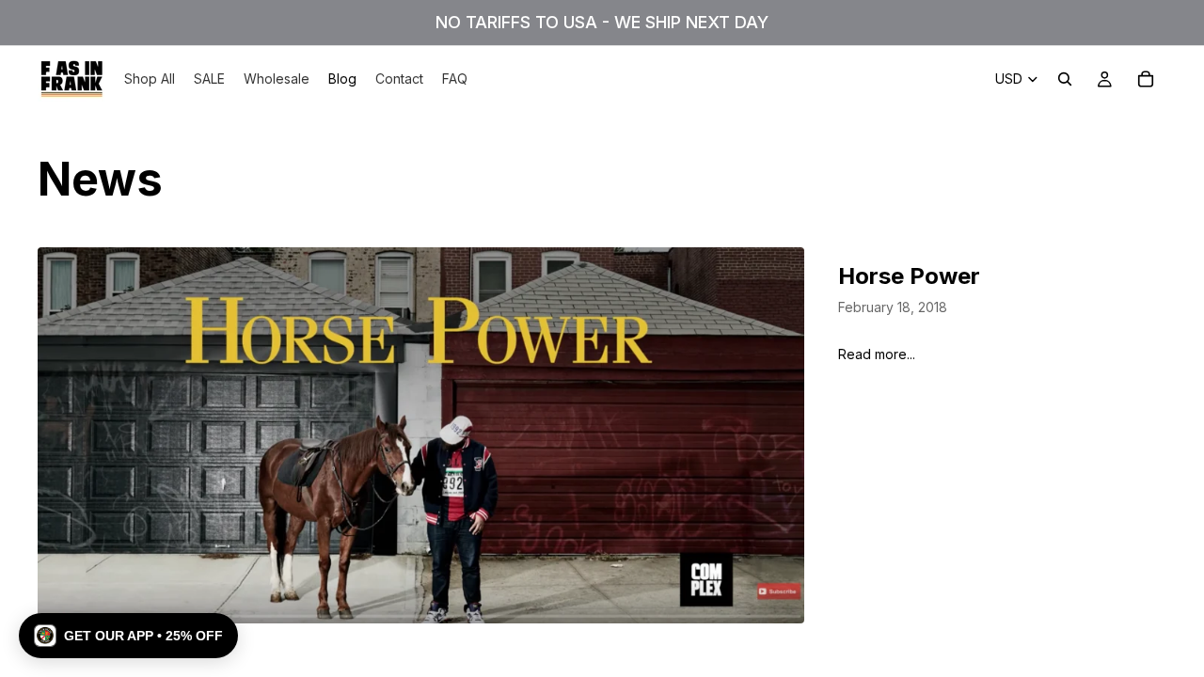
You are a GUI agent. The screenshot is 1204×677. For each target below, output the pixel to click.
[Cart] (1145, 79)
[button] (128, 635)
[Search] (1064, 79)
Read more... (876, 354)
